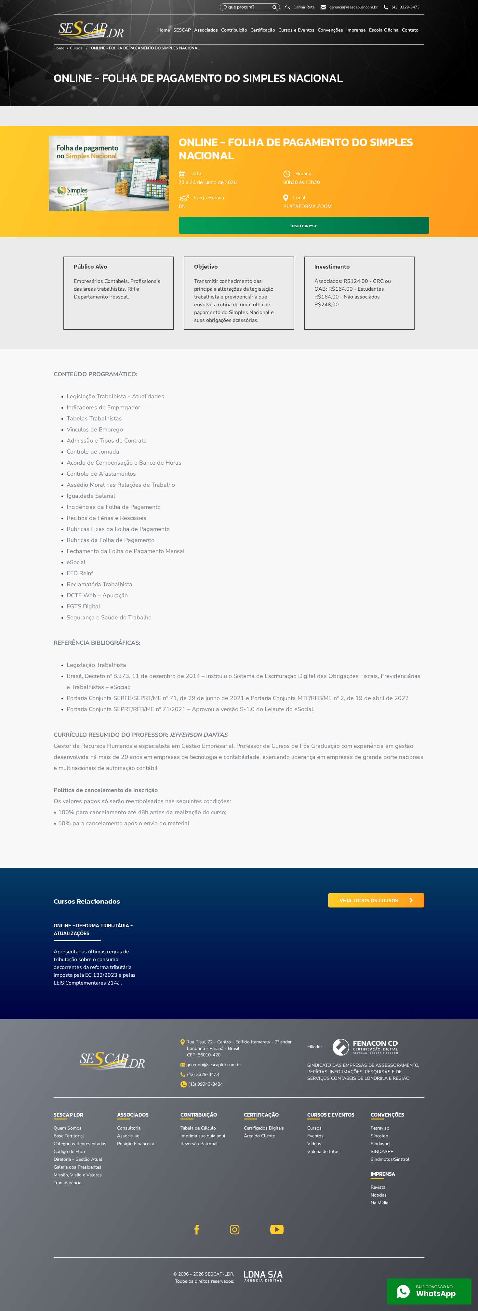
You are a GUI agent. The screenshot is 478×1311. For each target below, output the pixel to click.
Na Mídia (379, 1203)
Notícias (379, 1195)
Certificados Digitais (264, 1128)
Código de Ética (69, 1151)
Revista (378, 1187)
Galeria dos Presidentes (77, 1167)
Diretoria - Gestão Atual (78, 1159)
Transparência (67, 1183)
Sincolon (379, 1136)
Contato (410, 30)
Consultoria (128, 1128)
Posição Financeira (135, 1144)
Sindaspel (381, 1144)
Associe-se (128, 1136)
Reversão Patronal (199, 1144)
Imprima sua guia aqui (202, 1136)
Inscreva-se (304, 225)
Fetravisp (380, 1128)
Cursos (76, 48)
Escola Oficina (384, 30)
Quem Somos (68, 1128)
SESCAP (182, 30)
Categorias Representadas (80, 1144)
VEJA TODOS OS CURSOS (368, 900)
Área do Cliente (259, 1136)
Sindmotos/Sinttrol (390, 1159)
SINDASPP (382, 1151)
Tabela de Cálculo (198, 1128)
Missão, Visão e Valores (78, 1175)
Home (163, 30)
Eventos (315, 1136)
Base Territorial (69, 1136)
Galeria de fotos (323, 1151)
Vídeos (314, 1144)
